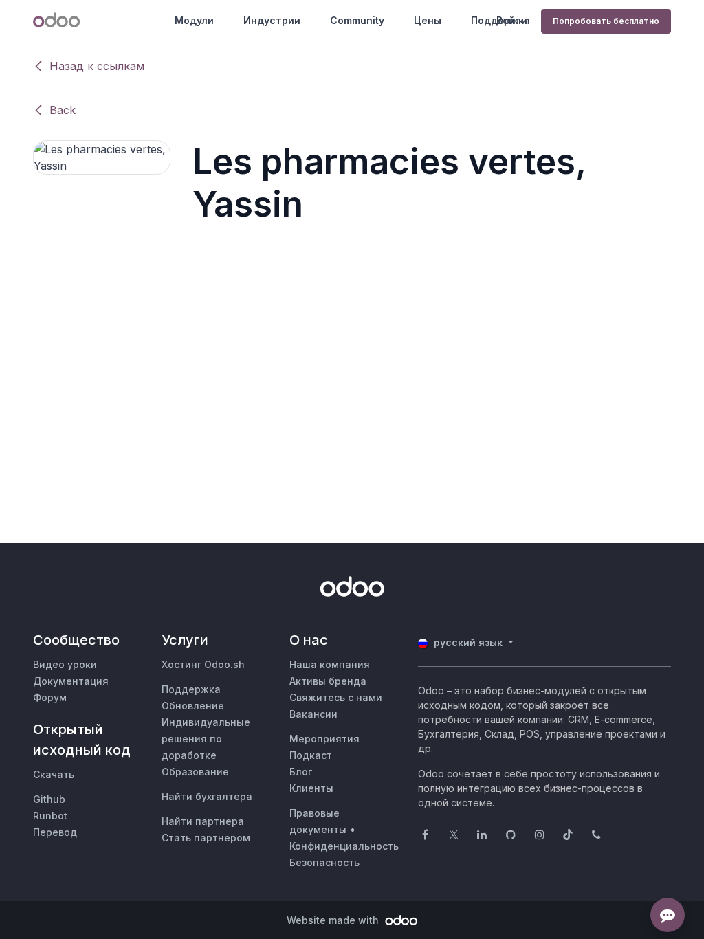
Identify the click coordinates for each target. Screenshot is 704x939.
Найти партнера (203, 821)
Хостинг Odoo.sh (203, 664)
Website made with (334, 920)
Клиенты (311, 788)
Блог (300, 771)
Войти (511, 20)
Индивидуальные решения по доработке (206, 738)
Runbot (50, 815)
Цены (427, 20)
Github (49, 799)
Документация (71, 681)
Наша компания (329, 664)
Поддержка (191, 689)
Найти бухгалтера (207, 796)
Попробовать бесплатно (606, 21)
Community (357, 20)
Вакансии (313, 714)
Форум (50, 697)
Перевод (55, 832)
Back (63, 110)
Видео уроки (65, 664)
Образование (195, 771)
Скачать (53, 774)
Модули (194, 20)
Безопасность (324, 862)
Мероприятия (324, 738)
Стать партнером (206, 837)
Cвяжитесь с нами (335, 697)
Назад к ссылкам (97, 66)
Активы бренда (327, 681)
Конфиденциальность (344, 846)
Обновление (193, 705)
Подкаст (310, 755)
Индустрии (271, 20)
